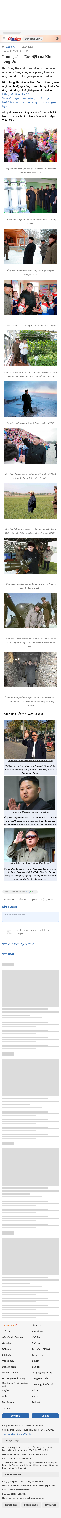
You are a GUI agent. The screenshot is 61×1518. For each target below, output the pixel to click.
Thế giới (10, 47)
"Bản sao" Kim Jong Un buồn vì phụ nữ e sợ (30, 760)
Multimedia (8, 1402)
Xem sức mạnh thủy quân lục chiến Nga (26, 98)
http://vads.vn (18, 1493)
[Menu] (4, 39)
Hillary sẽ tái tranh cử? (15, 94)
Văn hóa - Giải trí (41, 1349)
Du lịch (35, 1361)
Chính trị (36, 1325)
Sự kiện (45, 1416)
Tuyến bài (15, 1416)
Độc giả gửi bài (31, 1505)
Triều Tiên (22, 899)
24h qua (6, 1408)
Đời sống (7, 1349)
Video (35, 1396)
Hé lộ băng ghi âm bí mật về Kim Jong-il (30, 863)
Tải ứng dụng (11, 1505)
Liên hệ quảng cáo (12, 1474)
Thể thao (36, 1337)
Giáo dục (6, 1343)
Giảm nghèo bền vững (13, 1378)
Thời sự (6, 1331)
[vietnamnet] (14, 40)
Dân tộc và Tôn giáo (12, 1337)
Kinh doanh (38, 1331)
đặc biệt (51, 899)
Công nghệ (37, 1355)
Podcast (36, 1402)
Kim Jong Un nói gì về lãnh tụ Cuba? (30, 812)
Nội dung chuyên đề (42, 1384)
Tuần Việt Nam (10, 1372)
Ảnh (4, 1396)
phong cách (37, 899)
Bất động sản (9, 1366)
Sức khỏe (6, 1355)
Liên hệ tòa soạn (11, 1440)
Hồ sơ (35, 1390)
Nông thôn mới (40, 1378)
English (6, 1390)
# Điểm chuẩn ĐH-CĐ (33, 39)
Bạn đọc (36, 1366)
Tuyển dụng (50, 1505)
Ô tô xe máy (8, 1361)
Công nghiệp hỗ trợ (42, 1372)
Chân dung (27, 47)
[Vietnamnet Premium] (9, 1327)
